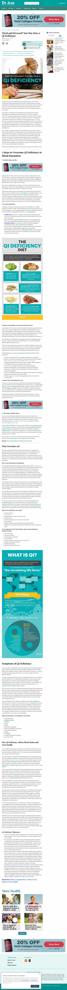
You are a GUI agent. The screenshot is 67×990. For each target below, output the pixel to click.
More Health (11, 891)
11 (29, 703)
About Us (10, 962)
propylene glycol (16, 360)
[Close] (39, 973)
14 (25, 787)
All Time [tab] (51, 35)
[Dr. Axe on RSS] (26, 960)
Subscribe (62, 3)
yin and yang (37, 465)
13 (31, 778)
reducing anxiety (15, 778)
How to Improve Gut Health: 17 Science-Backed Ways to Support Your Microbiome (10, 929)
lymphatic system (16, 761)
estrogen (33, 501)
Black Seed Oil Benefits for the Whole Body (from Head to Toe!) (59, 55)
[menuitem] (4, 8)
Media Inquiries (12, 965)
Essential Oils (27, 8)
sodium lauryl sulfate (29, 360)
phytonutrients (19, 219)
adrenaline (20, 752)
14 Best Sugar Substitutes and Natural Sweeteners (60, 48)
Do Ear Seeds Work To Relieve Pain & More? (19, 441)
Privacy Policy (25, 980)
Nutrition (11, 8)
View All (22, 933)
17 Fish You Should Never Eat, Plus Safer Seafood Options (59, 62)
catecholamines (24, 421)
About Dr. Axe (11, 960)
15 (18, 806)
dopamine (4, 422)
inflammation (32, 809)
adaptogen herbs (27, 229)
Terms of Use (34, 980)
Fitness (41, 8)
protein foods (17, 226)
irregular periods (9, 720)
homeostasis (24, 347)
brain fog (39, 825)
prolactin (12, 422)
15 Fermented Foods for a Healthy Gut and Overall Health (60, 41)
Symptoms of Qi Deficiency (24, 53)
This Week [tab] (60, 36)
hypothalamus (15, 760)
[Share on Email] (3, 43)
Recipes (18, 8)
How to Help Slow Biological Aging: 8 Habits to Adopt (11, 908)
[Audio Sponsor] (32, 48)
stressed (37, 122)
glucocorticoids (15, 421)
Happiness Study (11, 388)
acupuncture (5, 765)
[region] (21, 980)
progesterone (6, 502)
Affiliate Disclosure (46, 985)
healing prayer (6, 430)
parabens (9, 360)
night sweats (7, 514)
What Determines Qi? (9, 53)
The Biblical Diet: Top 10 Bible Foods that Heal (59, 69)
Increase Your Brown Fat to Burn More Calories (33, 927)
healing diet (32, 212)
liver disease (33, 701)
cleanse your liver (26, 353)
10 (30, 469)
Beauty (34, 8)
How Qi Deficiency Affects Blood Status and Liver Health (18, 55)
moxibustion (13, 436)
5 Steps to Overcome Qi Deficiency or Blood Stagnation (18, 51)
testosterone (36, 506)
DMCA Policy (56, 985)
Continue (35, 986)
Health (3, 8)
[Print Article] (7, 43)
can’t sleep (23, 193)
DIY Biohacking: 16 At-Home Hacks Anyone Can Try (33, 908)
